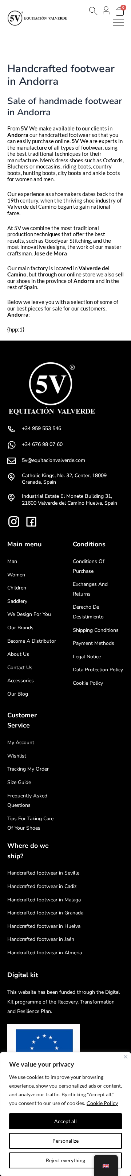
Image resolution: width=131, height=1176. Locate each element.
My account (20, 742)
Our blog (17, 694)
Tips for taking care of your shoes (30, 823)
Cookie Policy (102, 1103)
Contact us (19, 667)
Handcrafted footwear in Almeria (44, 952)
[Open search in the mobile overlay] (92, 11)
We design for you (29, 614)
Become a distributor (31, 641)
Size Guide (19, 782)
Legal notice (87, 656)
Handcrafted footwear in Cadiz (41, 886)
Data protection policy (98, 669)
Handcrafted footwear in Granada (45, 912)
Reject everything (65, 1160)
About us (18, 654)
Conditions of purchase (88, 566)
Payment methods (93, 643)
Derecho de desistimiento (88, 612)
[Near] (125, 1057)
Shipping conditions (96, 630)
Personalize (65, 1141)
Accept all (65, 1121)
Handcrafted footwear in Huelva (43, 926)
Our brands (20, 627)
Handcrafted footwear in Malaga (44, 899)
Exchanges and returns (90, 589)
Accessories (20, 680)
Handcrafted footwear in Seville (43, 873)
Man (12, 561)
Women (16, 574)
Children (16, 587)
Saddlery (17, 601)
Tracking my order (28, 769)
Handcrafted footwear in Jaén (40, 939)
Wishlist (16, 755)
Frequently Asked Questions (27, 800)
